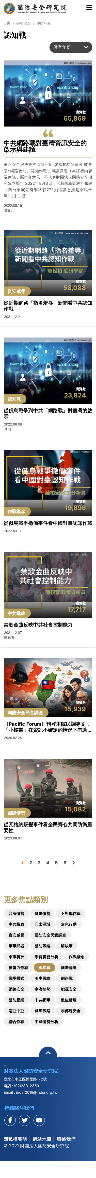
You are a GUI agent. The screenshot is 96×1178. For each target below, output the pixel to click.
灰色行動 (69, 924)
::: (5, 23)
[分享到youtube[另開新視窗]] (39, 1120)
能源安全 (69, 989)
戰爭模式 (16, 978)
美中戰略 (42, 978)
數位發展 (69, 999)
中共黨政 (16, 924)
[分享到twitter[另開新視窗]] (24, 1120)
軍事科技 (16, 956)
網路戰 (67, 978)
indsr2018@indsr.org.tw (36, 1092)
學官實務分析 (46, 956)
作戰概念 (76, 956)
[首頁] (9, 23)
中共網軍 (42, 999)
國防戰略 (42, 945)
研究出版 (23, 23)
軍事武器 (16, 945)
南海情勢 (42, 989)
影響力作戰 (18, 967)
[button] (70, 47)
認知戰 (44, 967)
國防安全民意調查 (50, 935)
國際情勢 (42, 913)
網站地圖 (42, 1139)
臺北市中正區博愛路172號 (25, 1079)
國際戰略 (42, 1010)
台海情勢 (16, 913)
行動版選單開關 (89, 8)
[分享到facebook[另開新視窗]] (10, 1120)
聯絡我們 (66, 1139)
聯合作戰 (16, 1021)
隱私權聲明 (15, 1139)
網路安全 (16, 989)
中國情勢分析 (46, 1021)
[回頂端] (48, 1055)
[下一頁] (73, 862)
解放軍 (67, 945)
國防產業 (16, 999)
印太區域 (42, 924)
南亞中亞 (16, 1010)
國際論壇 (69, 967)
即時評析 (43, 23)
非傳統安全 (70, 1010)
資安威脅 (16, 935)
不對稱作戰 (70, 913)
